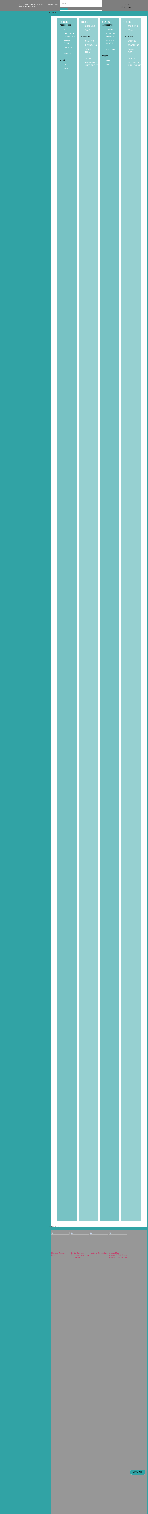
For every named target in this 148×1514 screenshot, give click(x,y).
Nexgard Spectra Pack (58, 1254)
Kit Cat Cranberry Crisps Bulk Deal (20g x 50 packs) (80, 1255)
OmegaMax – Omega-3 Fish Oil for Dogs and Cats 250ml (118, 1255)
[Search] (64, 9)
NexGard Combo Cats (99, 1253)
